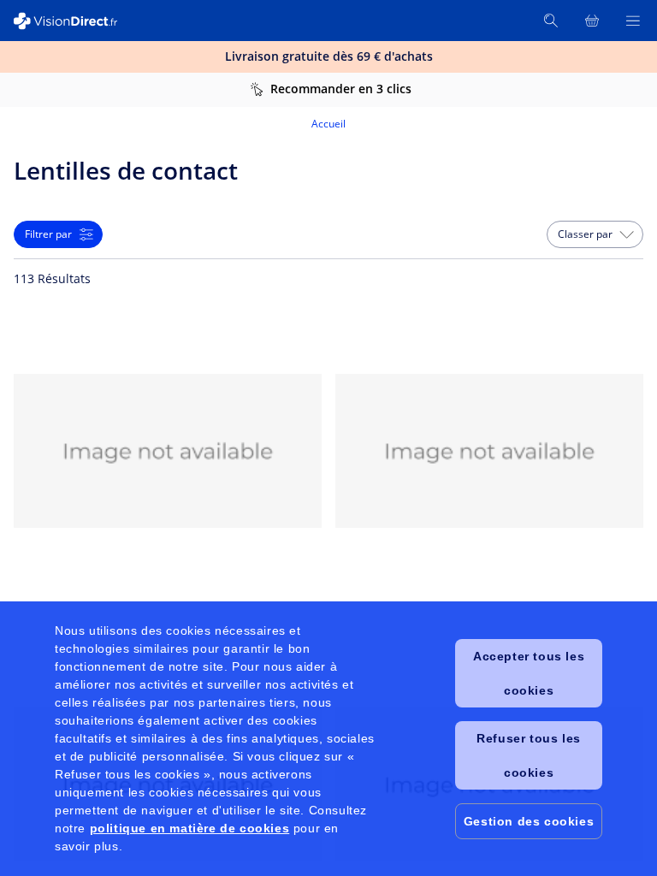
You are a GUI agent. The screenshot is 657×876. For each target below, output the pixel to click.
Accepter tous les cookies (528, 673)
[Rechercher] (551, 20)
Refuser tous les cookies (528, 755)
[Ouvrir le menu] (633, 20)
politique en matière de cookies (190, 828)
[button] (595, 234)
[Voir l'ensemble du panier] (592, 20)
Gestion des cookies (529, 821)
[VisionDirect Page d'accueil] (75, 21)
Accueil (328, 123)
